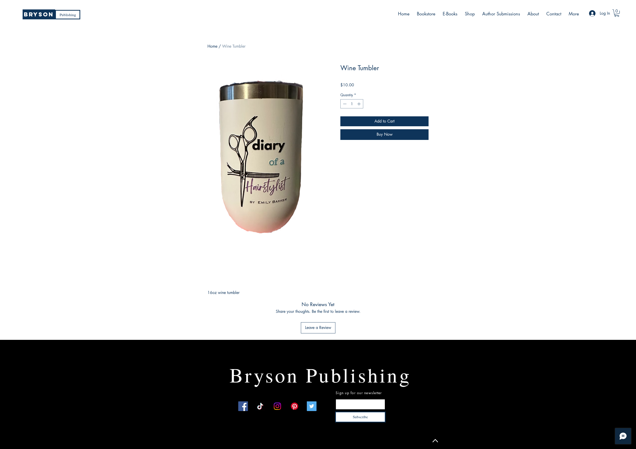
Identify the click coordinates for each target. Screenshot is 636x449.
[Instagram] (277, 406)
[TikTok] (260, 406)
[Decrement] (344, 103)
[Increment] (359, 103)
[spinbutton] (351, 103)
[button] (616, 13)
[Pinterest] (294, 406)
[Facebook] (243, 406)
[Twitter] (312, 406)
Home (212, 46)
